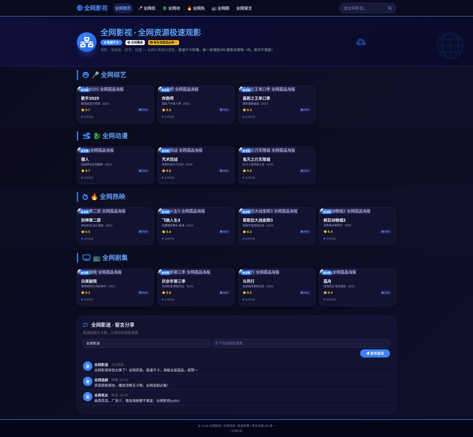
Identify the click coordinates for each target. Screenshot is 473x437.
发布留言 (377, 354)
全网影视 (95, 8)
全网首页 (123, 8)
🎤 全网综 (146, 8)
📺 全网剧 (220, 8)
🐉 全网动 (171, 8)
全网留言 (244, 8)
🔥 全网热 (196, 8)
